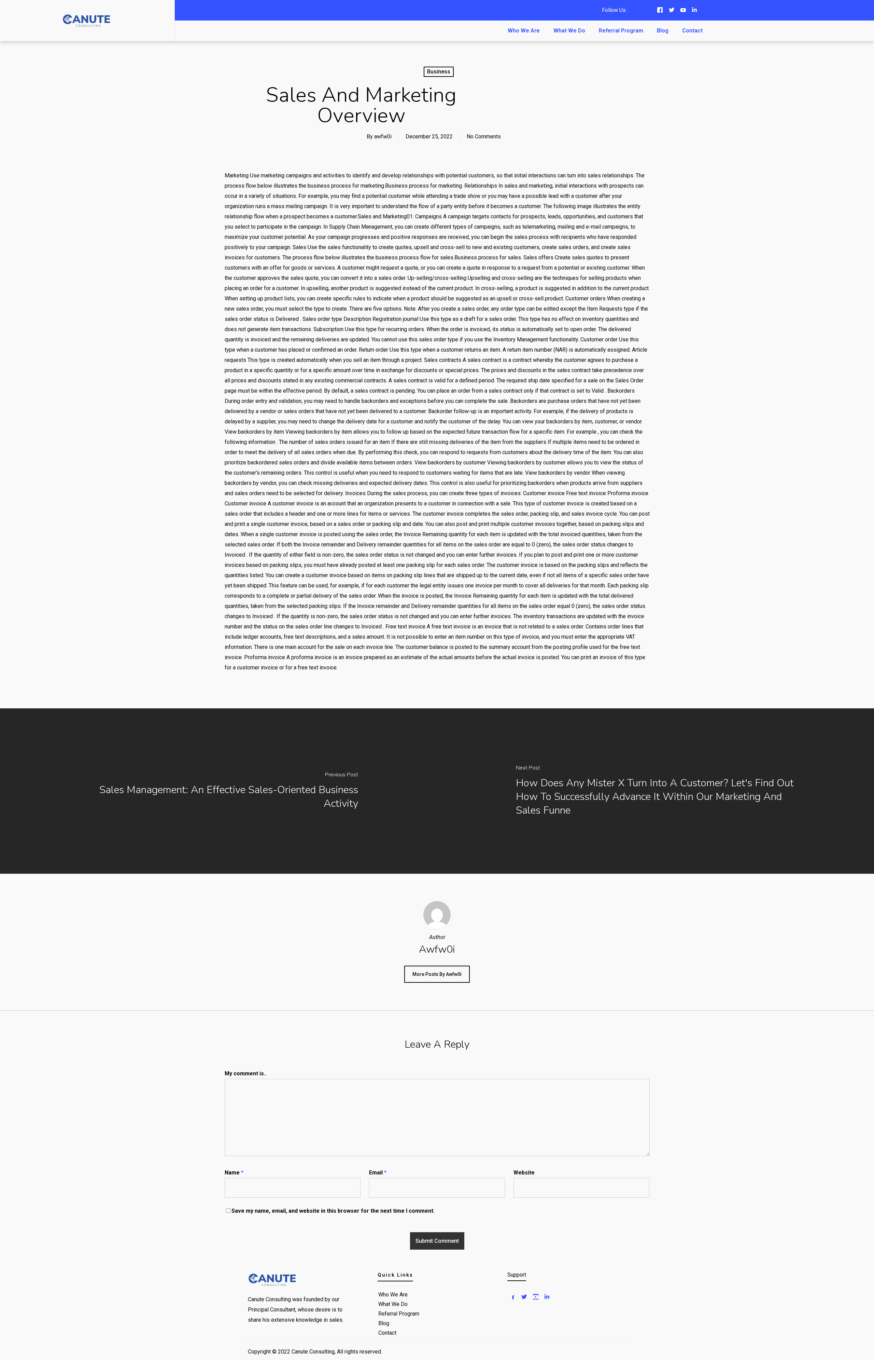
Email (377, 1172)
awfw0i (383, 136)
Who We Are (524, 30)
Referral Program (621, 30)
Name (234, 1172)
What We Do (569, 30)
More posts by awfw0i (437, 974)
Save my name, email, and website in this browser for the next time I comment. (333, 1211)
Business (438, 71)
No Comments (484, 136)
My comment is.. (246, 1073)
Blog (662, 30)
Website (524, 1172)
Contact (692, 30)
